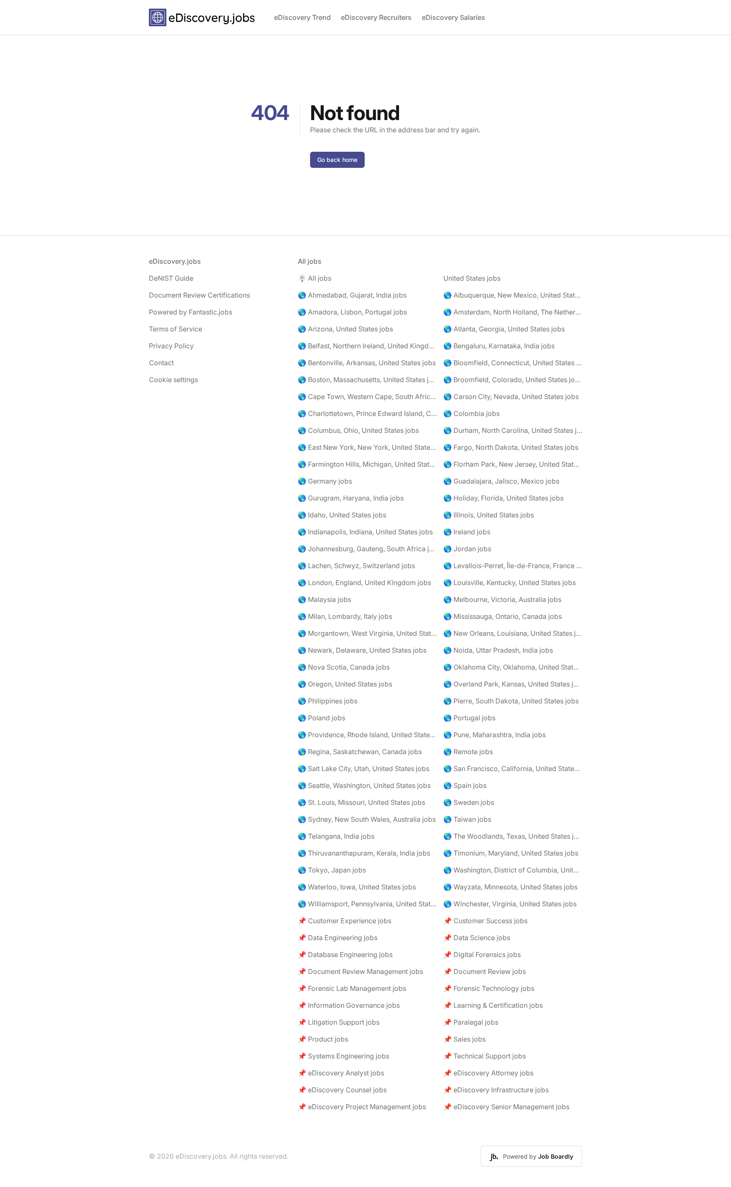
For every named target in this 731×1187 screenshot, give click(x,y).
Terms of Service (175, 329)
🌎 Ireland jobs (466, 532)
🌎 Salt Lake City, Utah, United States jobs (363, 768)
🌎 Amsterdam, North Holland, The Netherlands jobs (512, 312)
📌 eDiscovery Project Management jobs (362, 1106)
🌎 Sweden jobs (468, 802)
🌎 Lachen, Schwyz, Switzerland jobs (356, 565)
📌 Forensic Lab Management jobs (352, 988)
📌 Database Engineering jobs (345, 954)
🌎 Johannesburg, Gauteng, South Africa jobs (367, 548)
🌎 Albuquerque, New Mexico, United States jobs (512, 295)
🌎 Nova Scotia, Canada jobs (344, 667)
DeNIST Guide (171, 278)
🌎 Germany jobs (325, 481)
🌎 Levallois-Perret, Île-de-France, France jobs (512, 565)
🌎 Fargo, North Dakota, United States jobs (510, 447)
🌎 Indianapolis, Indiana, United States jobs (365, 532)
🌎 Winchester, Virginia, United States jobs (510, 904)
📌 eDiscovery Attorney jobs (488, 1073)
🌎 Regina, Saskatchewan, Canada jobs (360, 751)
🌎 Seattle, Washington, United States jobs (364, 785)
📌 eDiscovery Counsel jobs (342, 1090)
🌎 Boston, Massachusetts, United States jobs (367, 379)
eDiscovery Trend (302, 17)
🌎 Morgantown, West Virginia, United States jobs (367, 633)
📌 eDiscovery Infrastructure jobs (496, 1090)
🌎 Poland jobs (321, 718)
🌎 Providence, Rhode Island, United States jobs (367, 734)
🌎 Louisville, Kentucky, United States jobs (509, 582)
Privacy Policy (171, 346)
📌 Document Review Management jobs (360, 971)
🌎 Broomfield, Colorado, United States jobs (512, 379)
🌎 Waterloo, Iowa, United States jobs (357, 887)
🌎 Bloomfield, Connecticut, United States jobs (512, 362)
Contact (161, 362)
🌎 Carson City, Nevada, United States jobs (511, 396)
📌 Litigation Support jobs (338, 1022)
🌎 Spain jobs (464, 785)
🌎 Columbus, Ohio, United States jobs (358, 430)
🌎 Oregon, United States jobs (345, 684)
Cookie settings (173, 379)
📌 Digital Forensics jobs (482, 954)
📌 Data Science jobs (476, 937)
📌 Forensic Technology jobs (488, 988)
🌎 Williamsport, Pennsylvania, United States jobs (367, 904)
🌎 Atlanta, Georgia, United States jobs (504, 329)
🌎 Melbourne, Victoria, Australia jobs (502, 599)
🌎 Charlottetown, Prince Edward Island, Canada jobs (367, 413)
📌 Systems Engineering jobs (343, 1056)
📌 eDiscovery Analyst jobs (341, 1073)
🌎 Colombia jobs (471, 413)
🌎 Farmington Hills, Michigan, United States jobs (367, 464)
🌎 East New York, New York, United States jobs (367, 447)
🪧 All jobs (314, 278)
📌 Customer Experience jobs (344, 920)
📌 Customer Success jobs (485, 920)
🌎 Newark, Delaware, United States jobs (362, 650)
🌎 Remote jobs (468, 751)
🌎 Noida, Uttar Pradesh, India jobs (498, 650)
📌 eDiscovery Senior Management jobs (506, 1106)
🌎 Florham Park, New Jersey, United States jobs (512, 464)
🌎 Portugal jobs (469, 718)
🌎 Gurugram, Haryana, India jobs (351, 498)
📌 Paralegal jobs (470, 1022)
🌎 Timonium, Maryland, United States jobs (510, 853)
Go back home (337, 159)
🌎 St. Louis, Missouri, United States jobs (361, 802)
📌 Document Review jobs (484, 971)
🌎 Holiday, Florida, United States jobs (503, 498)
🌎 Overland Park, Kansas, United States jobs (512, 684)
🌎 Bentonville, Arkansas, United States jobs (367, 362)
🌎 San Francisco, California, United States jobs (512, 768)
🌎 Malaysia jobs (324, 599)
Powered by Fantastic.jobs (190, 312)
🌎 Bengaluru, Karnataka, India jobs (499, 346)
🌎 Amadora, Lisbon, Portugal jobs (352, 312)
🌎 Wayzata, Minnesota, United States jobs (510, 887)
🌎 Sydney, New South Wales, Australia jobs (367, 819)
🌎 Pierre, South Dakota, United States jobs (511, 701)
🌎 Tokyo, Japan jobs (332, 870)
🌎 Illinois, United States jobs (488, 515)
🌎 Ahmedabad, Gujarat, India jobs (352, 295)
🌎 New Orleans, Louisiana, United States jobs (512, 633)
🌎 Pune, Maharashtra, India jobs (494, 734)
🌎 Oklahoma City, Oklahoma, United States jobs (512, 667)
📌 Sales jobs (464, 1039)
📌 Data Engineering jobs (337, 937)
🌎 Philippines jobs (327, 701)
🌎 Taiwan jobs (467, 819)
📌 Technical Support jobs (484, 1056)
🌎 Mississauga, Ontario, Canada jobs (502, 616)
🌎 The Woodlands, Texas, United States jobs (512, 836)
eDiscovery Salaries (453, 17)
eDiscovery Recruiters (376, 17)
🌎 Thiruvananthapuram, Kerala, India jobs (364, 853)
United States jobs (471, 278)
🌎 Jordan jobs (467, 548)
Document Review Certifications (199, 295)
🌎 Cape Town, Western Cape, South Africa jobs (367, 396)
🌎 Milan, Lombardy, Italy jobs (345, 616)
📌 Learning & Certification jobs (493, 1005)
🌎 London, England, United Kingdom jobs (364, 582)
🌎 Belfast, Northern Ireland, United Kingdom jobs (367, 346)
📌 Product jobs (323, 1039)
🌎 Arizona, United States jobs (345, 329)
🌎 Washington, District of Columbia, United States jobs (512, 870)
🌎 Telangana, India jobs (336, 836)
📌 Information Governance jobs (349, 1005)
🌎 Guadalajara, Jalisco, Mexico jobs (501, 481)
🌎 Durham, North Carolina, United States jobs (512, 430)
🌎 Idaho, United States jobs (342, 515)
